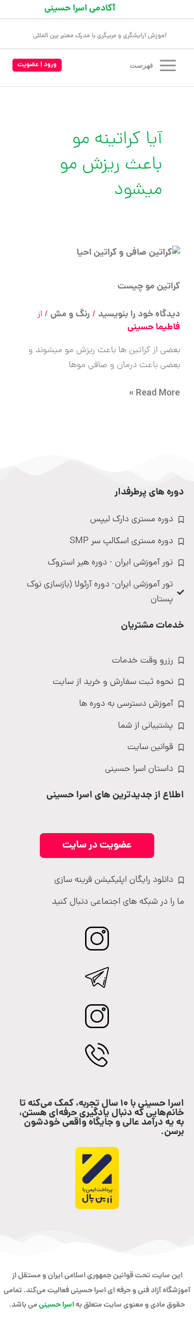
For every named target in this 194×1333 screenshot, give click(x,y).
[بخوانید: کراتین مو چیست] (128, 254)
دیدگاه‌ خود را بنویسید (139, 314)
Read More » (154, 393)
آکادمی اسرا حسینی (79, 8)
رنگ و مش (70, 314)
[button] (37, 65)
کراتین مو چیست (148, 287)
